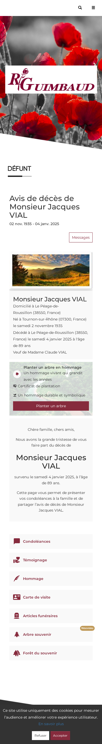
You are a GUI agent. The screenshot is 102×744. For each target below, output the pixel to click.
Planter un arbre (51, 406)
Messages (81, 237)
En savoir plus (51, 723)
